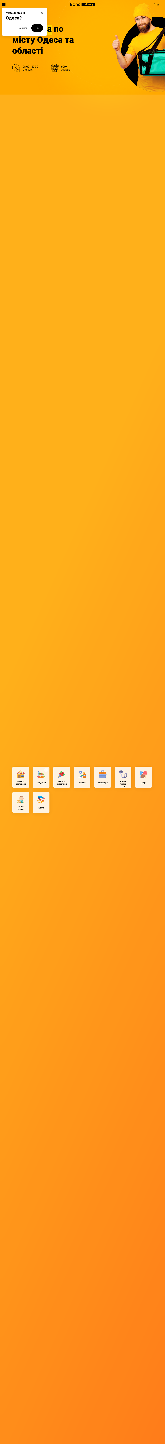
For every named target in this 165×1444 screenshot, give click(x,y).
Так (37, 28)
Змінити (23, 28)
